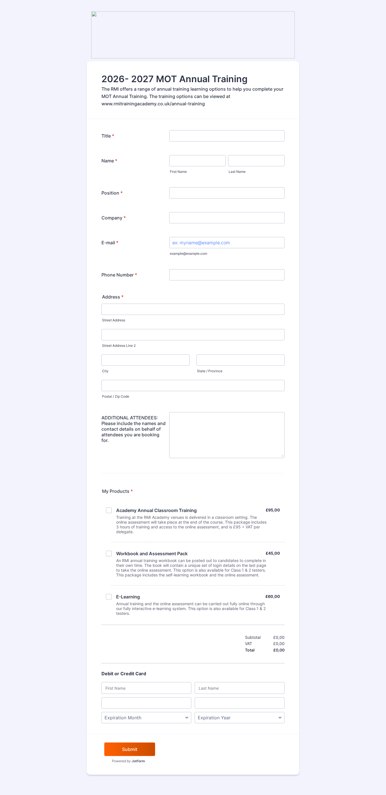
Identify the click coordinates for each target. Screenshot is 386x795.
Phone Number (119, 275)
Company (113, 218)
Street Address (113, 320)
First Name (178, 171)
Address (112, 297)
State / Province (209, 371)
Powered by (128, 761)
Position (112, 193)
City (105, 371)
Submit (129, 749)
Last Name (237, 171)
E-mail (109, 242)
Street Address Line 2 (119, 345)
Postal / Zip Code (115, 396)
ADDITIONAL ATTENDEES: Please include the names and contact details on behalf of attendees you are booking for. (133, 429)
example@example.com (188, 253)
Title (107, 136)
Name (109, 161)
